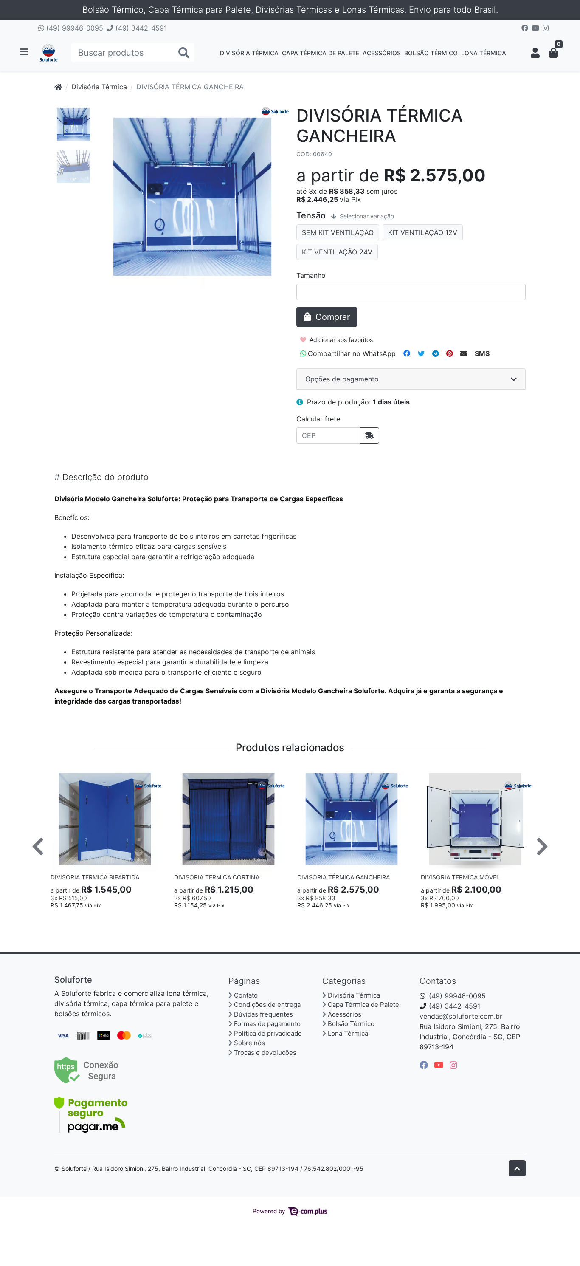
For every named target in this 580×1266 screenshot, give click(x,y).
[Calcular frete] (369, 435)
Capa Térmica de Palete (320, 53)
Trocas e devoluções (265, 1052)
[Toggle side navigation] (25, 52)
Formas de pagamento (267, 1024)
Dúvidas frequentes (263, 1014)
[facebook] (425, 1065)
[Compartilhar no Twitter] (421, 353)
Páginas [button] (244, 981)
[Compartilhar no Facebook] (407, 353)
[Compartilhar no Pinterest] (449, 353)
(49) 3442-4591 (140, 28)
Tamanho (311, 275)
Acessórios (382, 53)
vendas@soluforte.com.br (461, 1016)
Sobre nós (249, 1043)
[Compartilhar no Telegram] (435, 353)
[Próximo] (542, 846)
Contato (246, 995)
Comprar (108, 919)
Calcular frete (318, 419)
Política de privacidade (268, 1033)
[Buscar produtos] (184, 53)
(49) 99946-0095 (73, 28)
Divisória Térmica (249, 53)
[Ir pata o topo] (517, 1168)
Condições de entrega (267, 1004)
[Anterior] (37, 846)
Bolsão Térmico (431, 53)
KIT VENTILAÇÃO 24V (337, 252)
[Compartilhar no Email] (463, 353)
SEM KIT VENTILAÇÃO (338, 232)
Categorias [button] (344, 981)
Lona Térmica (483, 53)
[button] (535, 52)
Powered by (270, 1211)
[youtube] (440, 1065)
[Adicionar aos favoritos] (61, 773)
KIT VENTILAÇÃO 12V (422, 232)
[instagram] (453, 1065)
